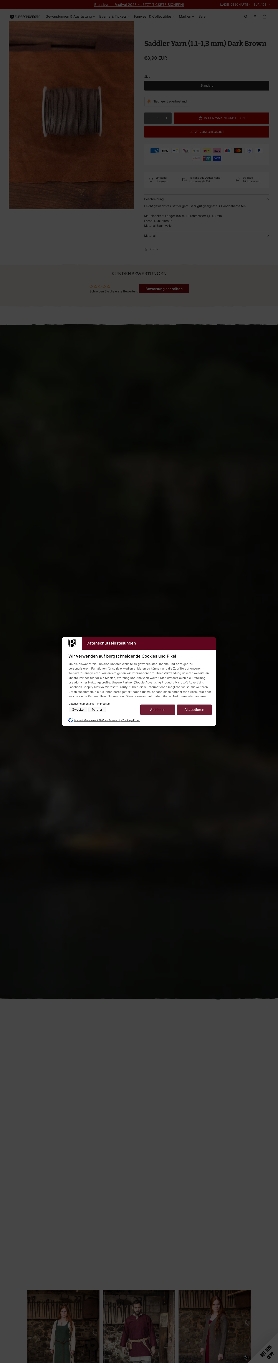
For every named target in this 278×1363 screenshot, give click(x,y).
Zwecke (78, 710)
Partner (97, 710)
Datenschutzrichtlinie (81, 703)
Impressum (103, 703)
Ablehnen (157, 709)
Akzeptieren (194, 709)
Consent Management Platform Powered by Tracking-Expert (107, 720)
